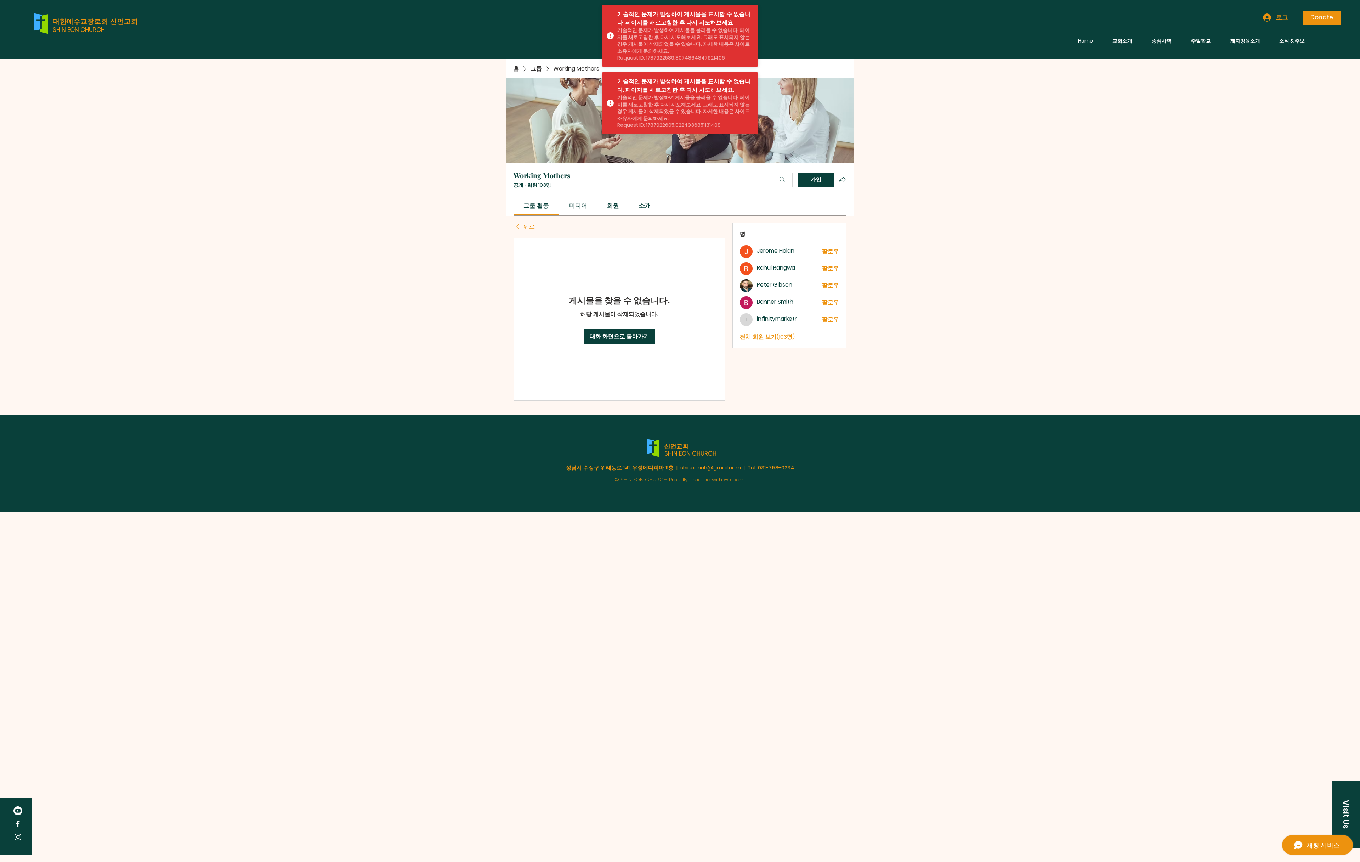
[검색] (782, 180)
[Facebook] (17, 823)
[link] (536, 205)
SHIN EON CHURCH (79, 30)
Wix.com (734, 479)
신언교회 (676, 446)
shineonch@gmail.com (710, 467)
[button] (1346, 814)
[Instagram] (17, 837)
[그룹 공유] (842, 179)
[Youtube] (17, 810)
